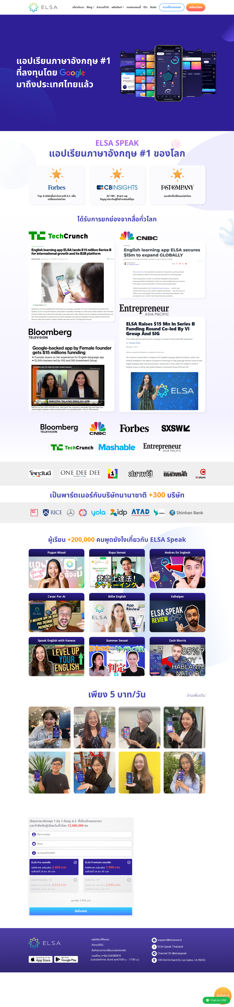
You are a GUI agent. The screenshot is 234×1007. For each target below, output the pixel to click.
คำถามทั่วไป (103, 7)
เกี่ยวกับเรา (78, 7)
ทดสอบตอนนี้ (134, 7)
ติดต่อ (153, 7)
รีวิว (145, 7)
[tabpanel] (56, 184)
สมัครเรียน (195, 7)
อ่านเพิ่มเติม (196, 695)
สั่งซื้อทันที (223, 996)
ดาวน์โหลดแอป (172, 7)
